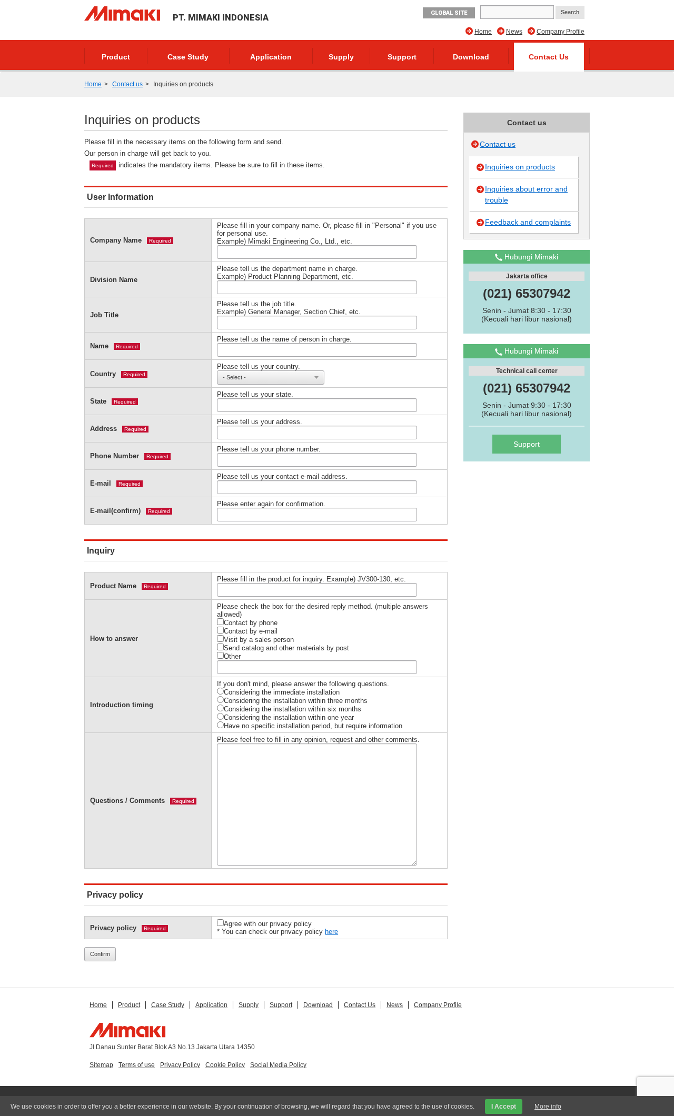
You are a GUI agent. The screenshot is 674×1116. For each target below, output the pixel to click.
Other (232, 656)
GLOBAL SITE (449, 12)
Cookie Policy (225, 1065)
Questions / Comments (127, 801)
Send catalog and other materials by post (286, 648)
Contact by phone (250, 623)
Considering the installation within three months (296, 701)
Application (271, 57)
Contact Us (549, 57)
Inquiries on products (520, 167)
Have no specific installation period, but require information (313, 726)
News (514, 31)
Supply (341, 57)
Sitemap (101, 1065)
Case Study (188, 57)
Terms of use (136, 1065)
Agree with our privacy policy (268, 924)
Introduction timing (121, 705)
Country (103, 374)
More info (547, 1106)
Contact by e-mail (250, 631)
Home (483, 31)
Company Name (116, 240)
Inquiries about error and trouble (526, 194)
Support (402, 57)
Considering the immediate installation (282, 692)
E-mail (100, 483)
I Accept (503, 1106)
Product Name (113, 586)
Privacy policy (113, 928)
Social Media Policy (278, 1065)
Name (99, 346)
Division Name (113, 280)
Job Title (104, 315)
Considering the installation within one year (289, 717)
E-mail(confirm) (115, 511)
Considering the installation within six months (292, 709)
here (331, 932)
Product (116, 57)
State (98, 401)
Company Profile (560, 31)
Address (103, 429)
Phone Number (114, 456)
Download (471, 57)
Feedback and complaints (528, 222)
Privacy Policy (180, 1065)
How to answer (114, 638)
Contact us (127, 84)
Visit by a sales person (259, 640)
